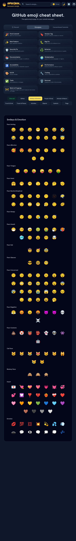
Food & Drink (9, 103)
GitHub (23, 98)
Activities (33, 103)
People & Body (48, 98)
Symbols (55, 103)
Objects (44, 103)
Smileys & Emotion (35, 98)
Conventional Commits (60, 27)
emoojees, (13, 3)
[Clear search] (49, 4)
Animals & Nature (62, 98)
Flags (66, 103)
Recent (16, 27)
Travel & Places (21, 103)
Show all (12, 98)
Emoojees (38, 27)
